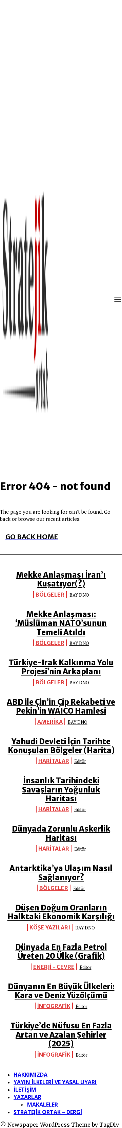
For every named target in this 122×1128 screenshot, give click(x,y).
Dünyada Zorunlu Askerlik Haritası (61, 833)
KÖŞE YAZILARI (49, 927)
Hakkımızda (30, 1074)
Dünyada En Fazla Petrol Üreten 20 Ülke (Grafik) (61, 951)
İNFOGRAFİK (53, 1006)
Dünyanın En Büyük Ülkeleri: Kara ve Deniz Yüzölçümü (61, 991)
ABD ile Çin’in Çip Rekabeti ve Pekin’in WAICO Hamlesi (61, 706)
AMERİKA (50, 721)
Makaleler (42, 1104)
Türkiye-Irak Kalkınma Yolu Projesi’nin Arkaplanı (61, 667)
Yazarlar (27, 1097)
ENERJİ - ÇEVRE (54, 966)
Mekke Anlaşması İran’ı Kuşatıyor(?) (61, 579)
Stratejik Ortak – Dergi (48, 1112)
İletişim (25, 1089)
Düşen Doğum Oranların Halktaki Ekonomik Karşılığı (61, 912)
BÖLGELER (50, 594)
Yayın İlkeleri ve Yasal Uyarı (55, 1082)
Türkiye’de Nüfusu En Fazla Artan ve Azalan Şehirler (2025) (61, 1034)
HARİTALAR (53, 760)
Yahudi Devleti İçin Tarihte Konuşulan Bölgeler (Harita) (61, 746)
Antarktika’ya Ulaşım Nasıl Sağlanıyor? (61, 873)
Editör (80, 761)
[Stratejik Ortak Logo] (25, 300)
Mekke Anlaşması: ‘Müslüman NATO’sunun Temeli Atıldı (61, 623)
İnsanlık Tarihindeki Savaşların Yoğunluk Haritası (61, 789)
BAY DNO (79, 595)
